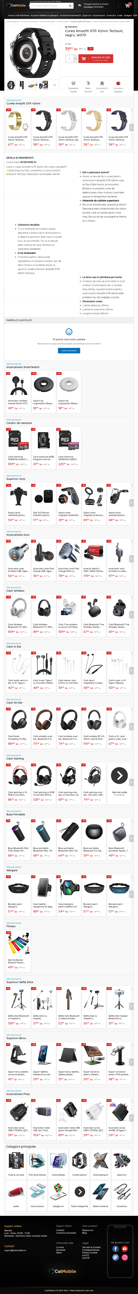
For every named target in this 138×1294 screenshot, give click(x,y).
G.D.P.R (85, 1258)
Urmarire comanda (66, 1233)
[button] (132, 127)
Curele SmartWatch (47, 22)
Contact (60, 1230)
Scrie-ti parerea (69, 350)
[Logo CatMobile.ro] (16, 5)
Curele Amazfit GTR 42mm (80, 22)
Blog (84, 1233)
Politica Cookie (89, 1252)
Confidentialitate (90, 1250)
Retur (59, 1252)
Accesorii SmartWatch (29, 22)
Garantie (60, 1250)
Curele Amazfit (62, 22)
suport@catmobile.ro (15, 1250)
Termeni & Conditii (91, 1247)
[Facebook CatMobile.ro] (117, 1248)
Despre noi (87, 1230)
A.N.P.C (85, 1255)
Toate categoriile (12, 22)
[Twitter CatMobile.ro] (117, 1257)
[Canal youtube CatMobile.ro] (125, 1248)
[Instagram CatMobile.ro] (125, 1257)
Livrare (60, 1247)
